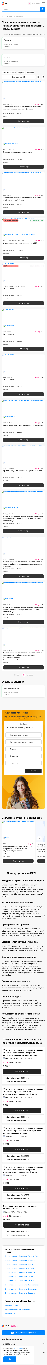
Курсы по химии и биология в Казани (19, 1277)
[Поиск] (42, 9)
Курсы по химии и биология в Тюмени (19, 1281)
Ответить (33, 771)
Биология (8, 1305)
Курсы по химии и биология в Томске (19, 1264)
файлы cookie (18, 1349)
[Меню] (43, 3)
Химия (16, 1305)
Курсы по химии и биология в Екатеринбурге (22, 1256)
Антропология (10, 1313)
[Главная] (3, 16)
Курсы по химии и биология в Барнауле (20, 1273)
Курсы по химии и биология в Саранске (20, 1293)
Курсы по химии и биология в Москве (19, 1268)
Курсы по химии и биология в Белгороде (20, 1260)
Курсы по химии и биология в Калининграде (22, 1285)
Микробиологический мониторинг (18, 1309)
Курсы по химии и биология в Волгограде (21, 1289)
